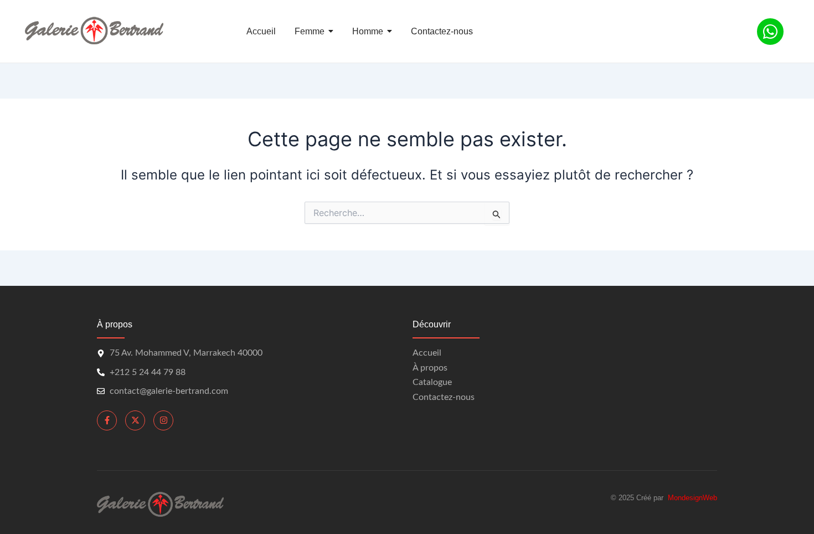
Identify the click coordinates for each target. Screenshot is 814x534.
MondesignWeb (692, 498)
